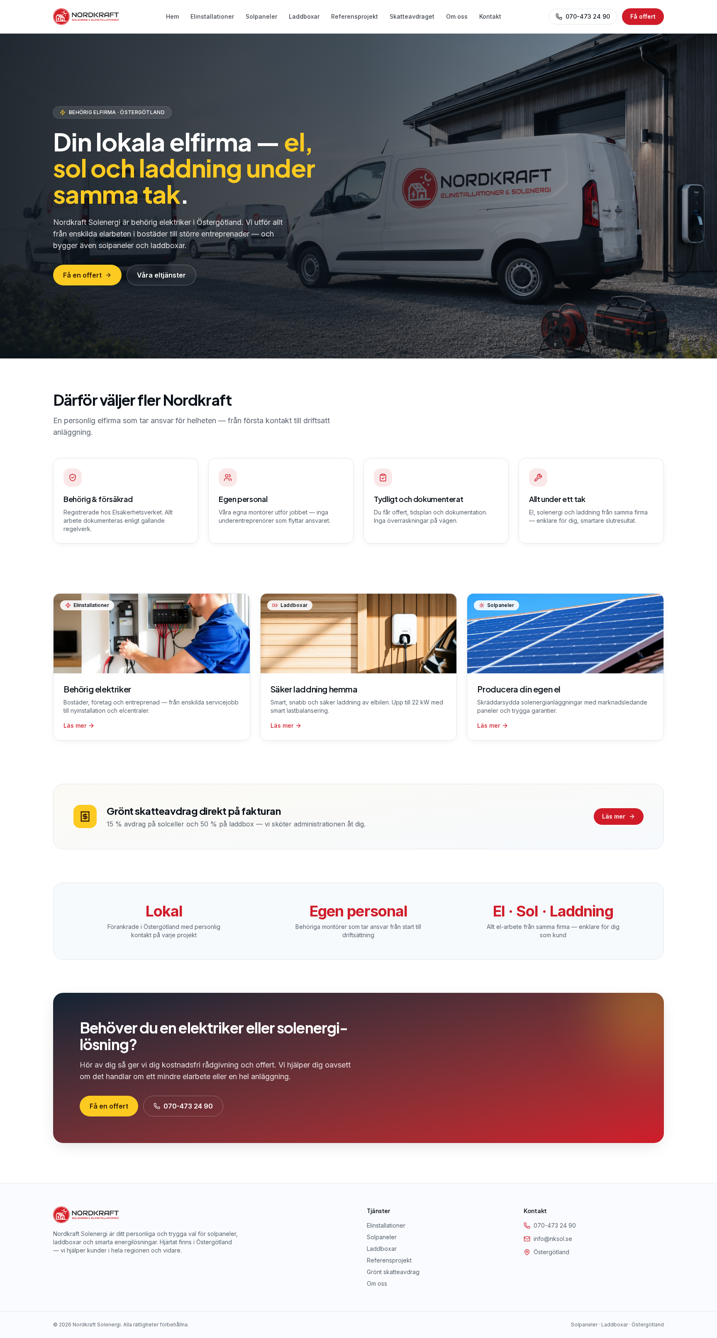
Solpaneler (261, 16)
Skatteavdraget (412, 16)
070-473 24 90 (588, 16)
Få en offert (82, 275)
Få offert (643, 16)
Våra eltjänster (161, 275)
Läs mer (613, 816)
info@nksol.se (553, 1238)
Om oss (457, 16)
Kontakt (490, 16)
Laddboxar (304, 16)
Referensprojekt (354, 16)
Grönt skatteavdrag (393, 1271)
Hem (172, 16)
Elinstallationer (212, 16)
